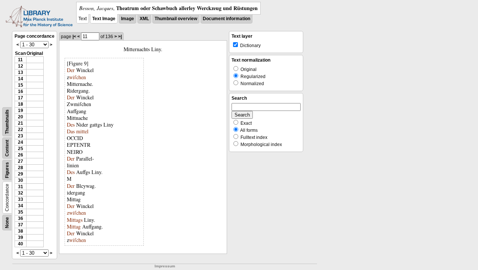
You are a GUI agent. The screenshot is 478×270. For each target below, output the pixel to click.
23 (20, 136)
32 (20, 193)
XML (144, 18)
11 (20, 59)
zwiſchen (76, 212)
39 (20, 237)
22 (20, 129)
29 (20, 174)
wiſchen (77, 77)
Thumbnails (7, 121)
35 (20, 212)
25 (20, 148)
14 (20, 78)
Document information (226, 18)
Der (71, 70)
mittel (82, 131)
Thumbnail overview (176, 18)
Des (71, 124)
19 (20, 110)
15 (20, 85)
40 (20, 243)
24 (20, 142)
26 (20, 155)
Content (7, 148)
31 (20, 186)
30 (20, 180)
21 (20, 123)
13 (20, 72)
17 (20, 97)
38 (20, 231)
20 (20, 117)
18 (20, 104)
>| (120, 36)
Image (127, 18)
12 (20, 66)
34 (20, 205)
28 (20, 167)
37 (20, 224)
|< (74, 36)
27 (20, 161)
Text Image (103, 18)
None (7, 222)
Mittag (74, 226)
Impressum (165, 266)
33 (20, 199)
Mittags (75, 219)
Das (71, 131)
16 (20, 91)
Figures (7, 170)
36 (20, 218)
